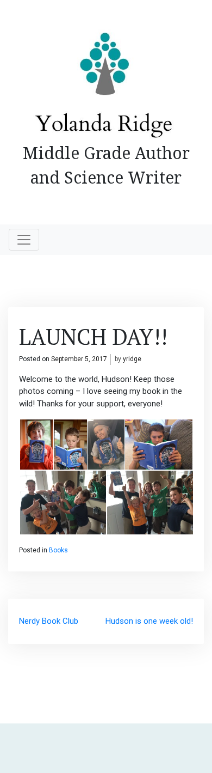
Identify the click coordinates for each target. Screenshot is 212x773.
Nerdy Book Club (48, 621)
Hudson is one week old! (149, 621)
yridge (132, 359)
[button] (36, 444)
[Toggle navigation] (24, 240)
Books (58, 550)
